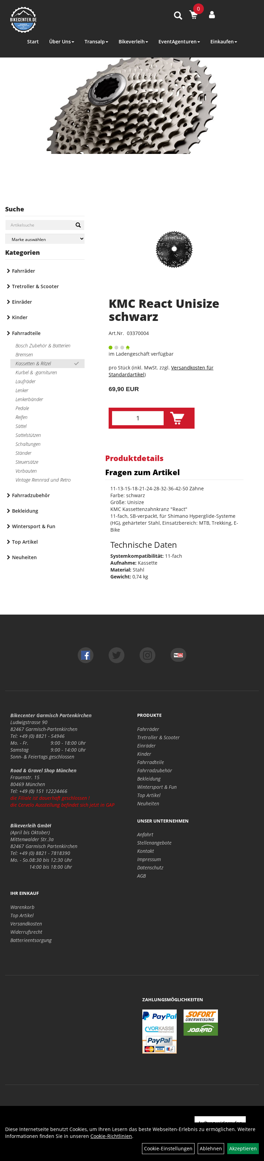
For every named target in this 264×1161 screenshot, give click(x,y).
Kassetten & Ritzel (33, 363)
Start (33, 41)
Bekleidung (25, 511)
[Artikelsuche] (178, 16)
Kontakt (145, 851)
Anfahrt (145, 834)
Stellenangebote (154, 842)
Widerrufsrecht (26, 932)
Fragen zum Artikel (142, 472)
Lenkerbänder (29, 399)
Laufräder (25, 381)
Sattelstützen (28, 435)
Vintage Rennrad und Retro (43, 480)
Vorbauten (26, 471)
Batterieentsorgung (31, 940)
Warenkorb (22, 907)
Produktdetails (134, 458)
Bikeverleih (132, 41)
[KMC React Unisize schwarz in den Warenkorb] (177, 418)
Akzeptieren (243, 1148)
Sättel (20, 426)
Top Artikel (25, 541)
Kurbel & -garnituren (36, 372)
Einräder (22, 302)
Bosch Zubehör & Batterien (42, 345)
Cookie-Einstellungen (168, 1148)
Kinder (20, 317)
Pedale (22, 408)
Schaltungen (28, 444)
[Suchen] (78, 225)
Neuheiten (24, 557)
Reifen (21, 417)
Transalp (95, 41)
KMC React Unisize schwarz (164, 309)
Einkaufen (222, 41)
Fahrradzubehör (31, 495)
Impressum (149, 859)
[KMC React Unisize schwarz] (174, 249)
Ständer (23, 453)
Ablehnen (211, 1148)
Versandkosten (26, 923)
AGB (141, 875)
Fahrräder (23, 271)
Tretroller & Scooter (35, 286)
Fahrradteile (26, 333)
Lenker (21, 390)
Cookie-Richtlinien (111, 1136)
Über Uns (60, 41)
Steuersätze (26, 462)
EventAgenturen (177, 41)
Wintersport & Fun (33, 526)
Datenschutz (150, 867)
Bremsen (24, 354)
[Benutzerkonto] (212, 14)
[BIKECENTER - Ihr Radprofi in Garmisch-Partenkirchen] (58, 20)
